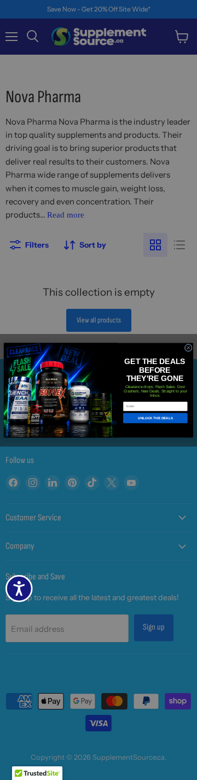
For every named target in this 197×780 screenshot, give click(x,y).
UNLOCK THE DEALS (155, 418)
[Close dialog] (188, 347)
